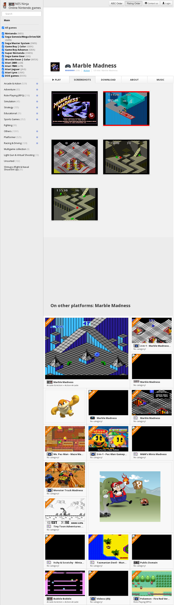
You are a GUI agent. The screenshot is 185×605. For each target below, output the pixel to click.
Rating (133, 3)
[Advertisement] (108, 32)
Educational (12, 113)
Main (7, 20)
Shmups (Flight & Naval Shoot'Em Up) (16, 168)
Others (11, 131)
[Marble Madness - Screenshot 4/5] (126, 157)
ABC (116, 3)
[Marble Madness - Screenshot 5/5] (75, 204)
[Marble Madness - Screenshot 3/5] (75, 157)
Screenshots (82, 79)
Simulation (12, 101)
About (134, 79)
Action (87, 70)
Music (160, 79)
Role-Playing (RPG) (17, 95)
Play (57, 79)
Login (168, 3)
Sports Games (14, 119)
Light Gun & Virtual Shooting (21, 155)
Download (108, 79)
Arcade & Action (15, 83)
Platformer (12, 137)
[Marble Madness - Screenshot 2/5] (126, 108)
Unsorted (12, 161)
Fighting (10, 125)
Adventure (12, 89)
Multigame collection (16, 149)
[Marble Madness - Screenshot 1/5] (75, 108)
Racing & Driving (15, 143)
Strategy (11, 107)
